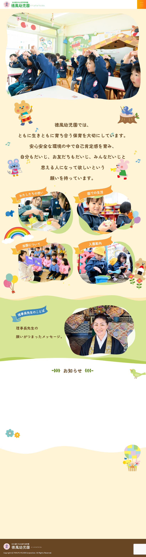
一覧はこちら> (131, 437)
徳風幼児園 (21, 546)
